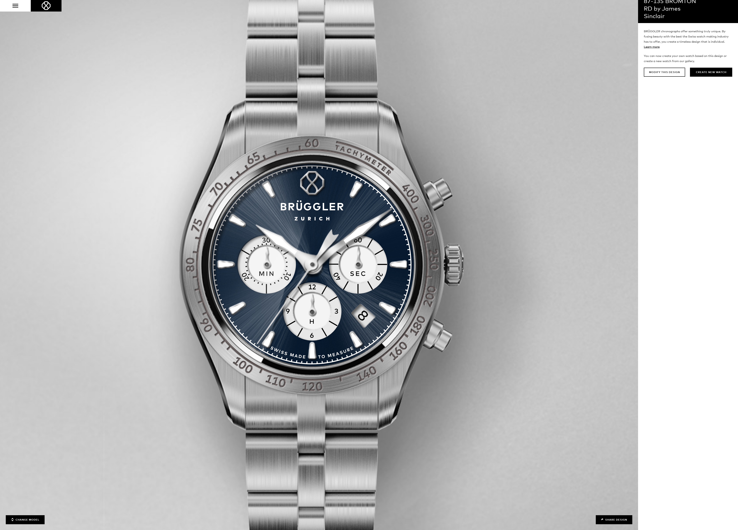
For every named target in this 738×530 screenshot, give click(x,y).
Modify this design (664, 72)
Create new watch (711, 72)
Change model (27, 520)
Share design (615, 520)
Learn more (652, 47)
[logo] (46, 6)
